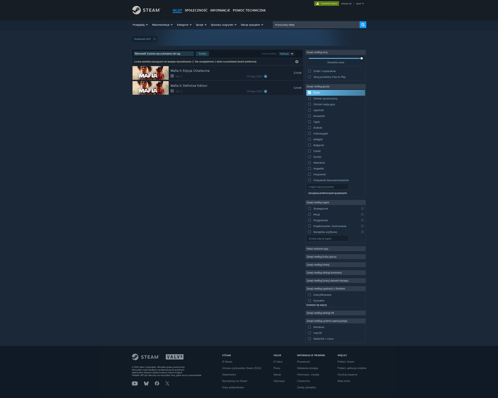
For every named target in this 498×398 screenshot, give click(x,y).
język (358, 3)
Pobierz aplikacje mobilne (352, 368)
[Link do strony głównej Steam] (146, 13)
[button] (140, 24)
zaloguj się (346, 3)
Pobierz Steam (346, 361)
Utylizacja (279, 381)
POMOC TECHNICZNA (249, 10)
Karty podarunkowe (233, 387)
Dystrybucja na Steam (234, 381)
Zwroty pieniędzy (306, 387)
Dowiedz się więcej (316, 305)
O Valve (278, 361)
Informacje (220, 10)
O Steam (227, 361)
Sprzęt (277, 374)
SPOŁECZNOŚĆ (196, 10)
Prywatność (303, 361)
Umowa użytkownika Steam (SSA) (241, 368)
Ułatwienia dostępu (307, 368)
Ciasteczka (303, 381)
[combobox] (316, 24)
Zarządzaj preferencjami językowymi (327, 193)
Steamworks (229, 374)
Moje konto (344, 381)
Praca (277, 368)
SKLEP (177, 10)
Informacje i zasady (308, 374)
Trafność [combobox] (284, 53)
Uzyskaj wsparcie (347, 374)
